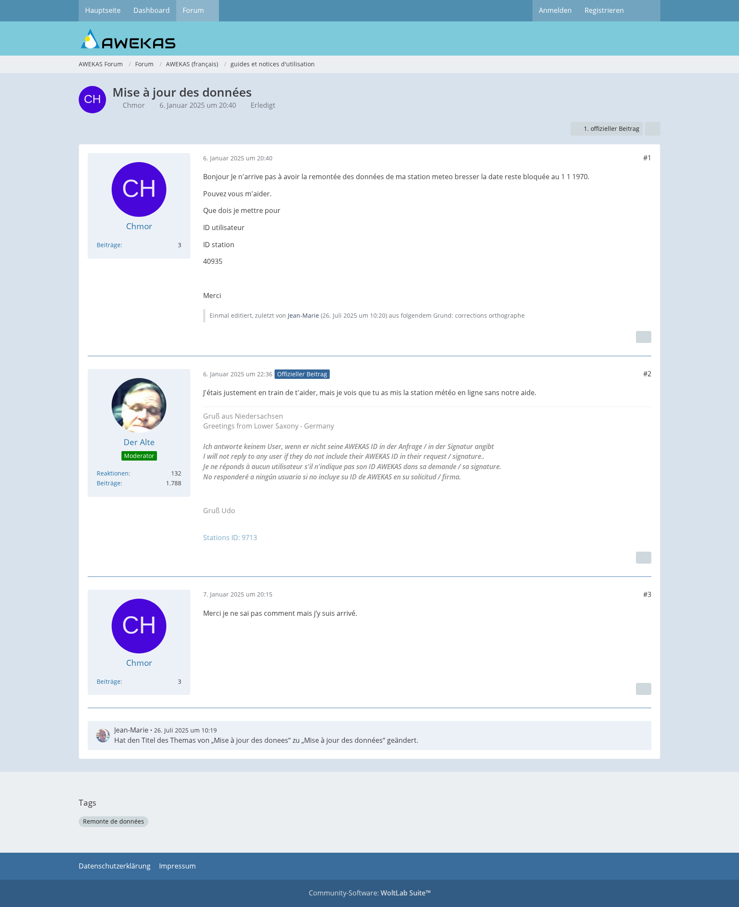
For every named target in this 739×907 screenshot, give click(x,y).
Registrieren (604, 10)
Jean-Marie (303, 315)
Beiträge (109, 245)
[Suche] (645, 10)
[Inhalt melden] (643, 337)
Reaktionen (113, 473)
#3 (647, 594)
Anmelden (555, 10)
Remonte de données (113, 821)
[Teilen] (652, 129)
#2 (647, 373)
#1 (647, 157)
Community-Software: (370, 893)
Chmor (134, 105)
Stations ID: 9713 (230, 537)
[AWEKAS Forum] (369, 38)
